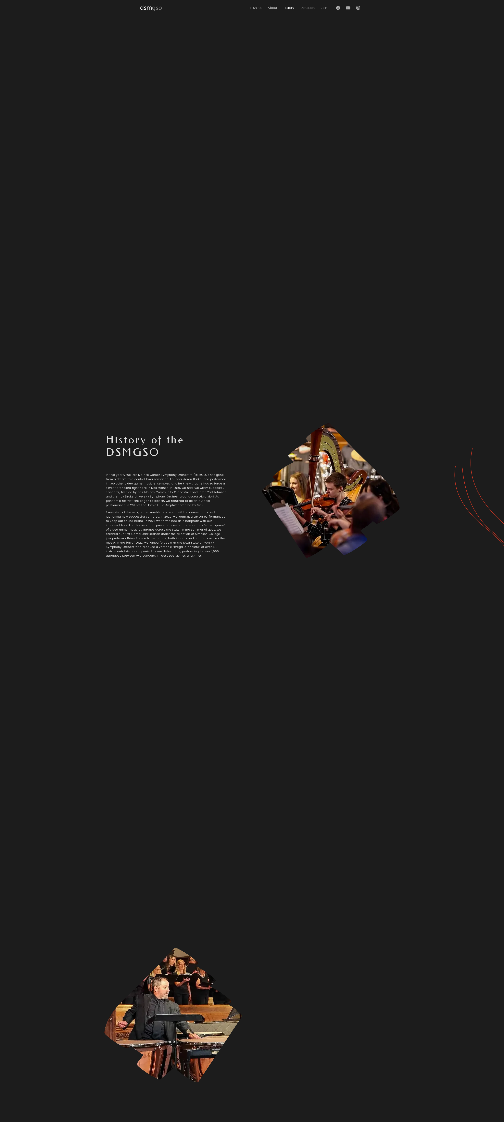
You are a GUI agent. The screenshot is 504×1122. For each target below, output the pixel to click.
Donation (307, 7)
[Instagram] (358, 8)
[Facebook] (338, 8)
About (272, 7)
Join (324, 7)
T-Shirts (255, 7)
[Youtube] (348, 8)
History (289, 7)
